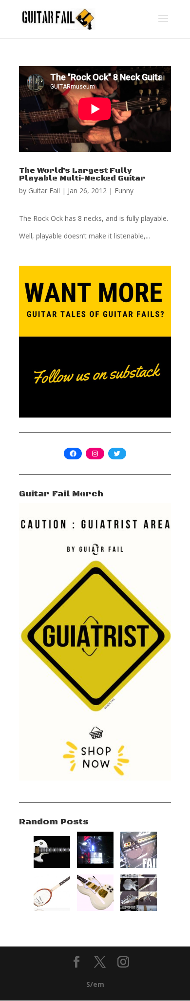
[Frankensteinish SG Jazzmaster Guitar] (95, 908)
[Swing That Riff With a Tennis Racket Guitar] (52, 908)
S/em (95, 984)
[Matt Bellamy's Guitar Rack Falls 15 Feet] (95, 865)
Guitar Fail (44, 190)
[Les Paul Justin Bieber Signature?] (52, 865)
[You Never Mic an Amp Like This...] (138, 865)
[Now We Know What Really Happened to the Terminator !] (138, 908)
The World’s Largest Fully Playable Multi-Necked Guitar (82, 174)
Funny (123, 190)
